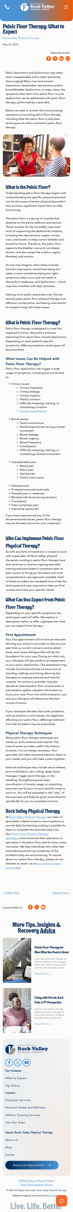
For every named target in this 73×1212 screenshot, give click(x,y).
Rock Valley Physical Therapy (21, 38)
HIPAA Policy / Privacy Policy (36, 1180)
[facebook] (30, 907)
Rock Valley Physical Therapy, (28, 817)
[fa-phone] (7, 9)
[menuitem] (36, 1078)
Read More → (43, 973)
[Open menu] (66, 7)
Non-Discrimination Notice (36, 1184)
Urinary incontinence (33, 411)
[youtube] (43, 907)
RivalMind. (55, 1195)
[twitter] (36, 907)
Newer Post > (61, 892)
